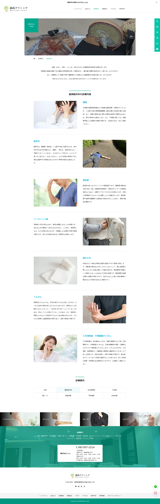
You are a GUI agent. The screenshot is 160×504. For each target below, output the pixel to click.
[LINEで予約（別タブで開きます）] (155, 486)
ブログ (77, 495)
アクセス (113, 9)
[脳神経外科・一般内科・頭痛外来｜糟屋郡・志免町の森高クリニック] (15, 8)
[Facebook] (84, 486)
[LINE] (76, 486)
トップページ (77, 9)
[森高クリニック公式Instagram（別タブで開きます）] (155, 493)
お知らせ (87, 9)
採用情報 (102, 495)
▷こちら (85, 2)
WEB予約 (122, 9)
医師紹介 (104, 9)
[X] (81, 486)
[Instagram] (79, 486)
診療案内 (96, 9)
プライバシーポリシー (114, 495)
